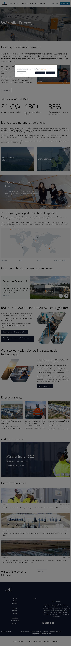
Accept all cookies (50, 72)
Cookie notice (43, 69)
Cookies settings (21, 72)
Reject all (40, 72)
